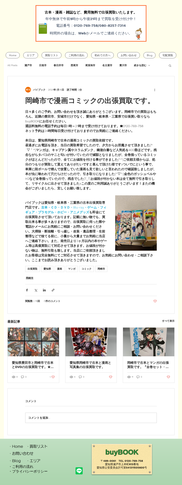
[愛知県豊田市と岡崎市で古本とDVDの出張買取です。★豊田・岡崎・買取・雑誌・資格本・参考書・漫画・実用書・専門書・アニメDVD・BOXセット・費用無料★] (33, 342)
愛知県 (47, 268)
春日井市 (59, 65)
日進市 (43, 65)
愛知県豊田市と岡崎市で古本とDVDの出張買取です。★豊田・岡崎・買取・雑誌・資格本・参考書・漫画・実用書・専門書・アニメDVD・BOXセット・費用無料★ (33, 365)
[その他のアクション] (154, 90)
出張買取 (33, 268)
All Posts (12, 65)
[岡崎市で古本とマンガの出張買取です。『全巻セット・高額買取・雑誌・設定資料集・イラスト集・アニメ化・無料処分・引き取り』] (148, 342)
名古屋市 (107, 65)
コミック (87, 268)
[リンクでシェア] (53, 290)
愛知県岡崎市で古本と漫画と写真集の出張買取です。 (90, 365)
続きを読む (140, 65)
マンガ (72, 268)
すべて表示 (168, 320)
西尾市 (74, 65)
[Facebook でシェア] (27, 290)
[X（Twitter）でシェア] (35, 290)
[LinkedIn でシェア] (44, 290)
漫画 (59, 268)
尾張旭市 (90, 65)
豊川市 (123, 65)
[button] (170, 65)
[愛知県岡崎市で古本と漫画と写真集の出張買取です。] (91, 342)
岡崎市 (101, 268)
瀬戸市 (28, 65)
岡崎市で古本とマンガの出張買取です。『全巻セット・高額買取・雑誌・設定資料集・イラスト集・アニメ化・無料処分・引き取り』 (148, 365)
